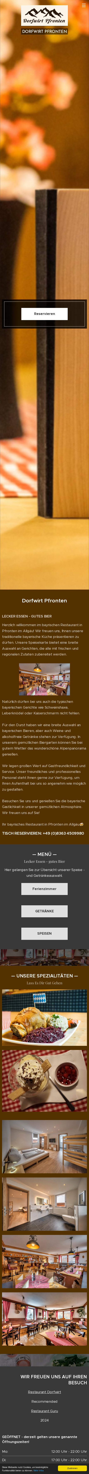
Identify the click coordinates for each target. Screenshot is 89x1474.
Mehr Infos (39, 1470)
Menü (84, 5)
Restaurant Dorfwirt (44, 1392)
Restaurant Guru (44, 1411)
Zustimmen (72, 1468)
